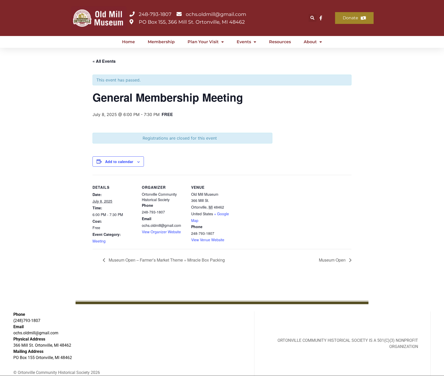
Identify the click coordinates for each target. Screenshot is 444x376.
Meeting (99, 241)
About (310, 41)
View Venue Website (207, 239)
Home (128, 41)
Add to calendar (119, 161)
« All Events (104, 61)
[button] (313, 18)
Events (244, 41)
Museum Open (333, 260)
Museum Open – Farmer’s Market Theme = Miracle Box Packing (166, 260)
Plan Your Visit (203, 41)
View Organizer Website (161, 231)
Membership (161, 41)
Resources (280, 41)
